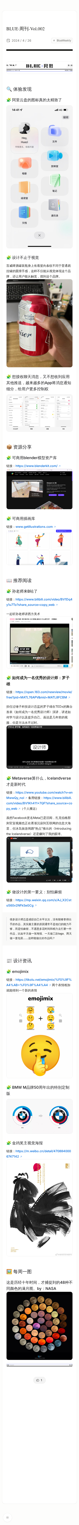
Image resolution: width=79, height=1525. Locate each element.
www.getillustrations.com (34, 527)
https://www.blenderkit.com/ (37, 466)
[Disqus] (39, 1441)
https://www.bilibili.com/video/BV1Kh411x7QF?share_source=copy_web (39, 803)
